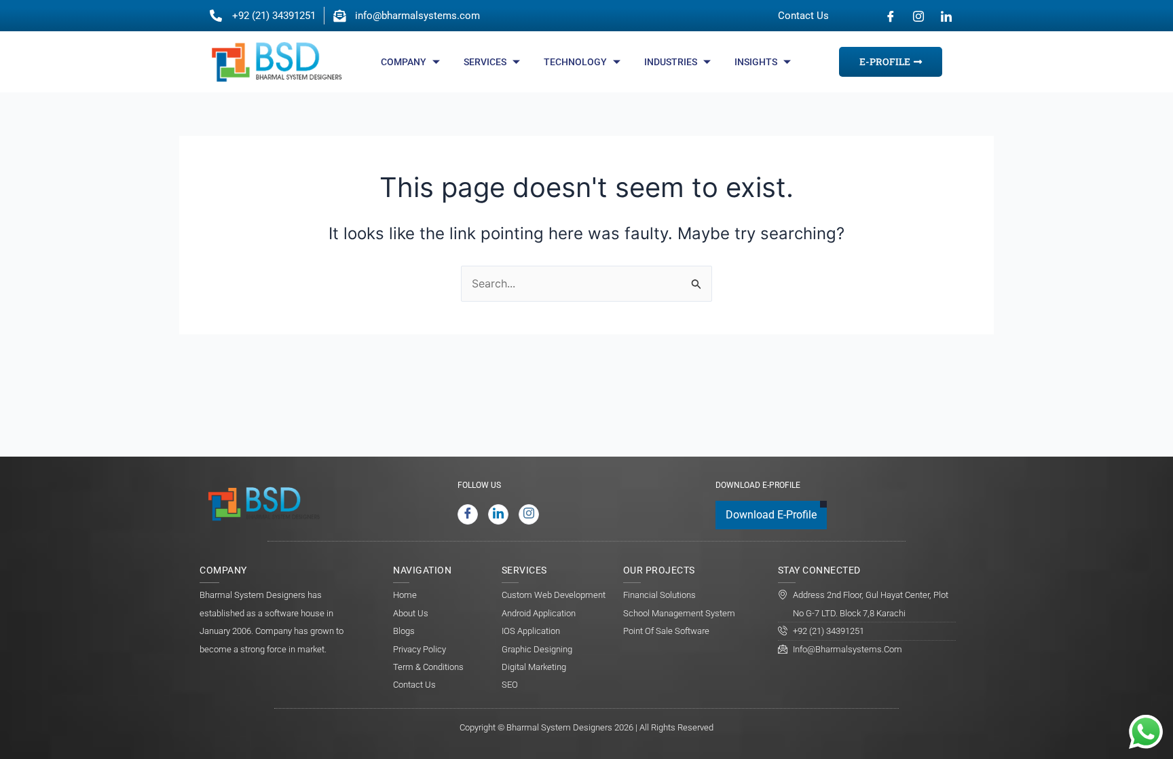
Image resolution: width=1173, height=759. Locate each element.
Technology (575, 61)
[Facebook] (890, 15)
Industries (670, 61)
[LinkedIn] (946, 15)
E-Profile (884, 61)
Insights (755, 61)
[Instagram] (918, 15)
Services (485, 61)
